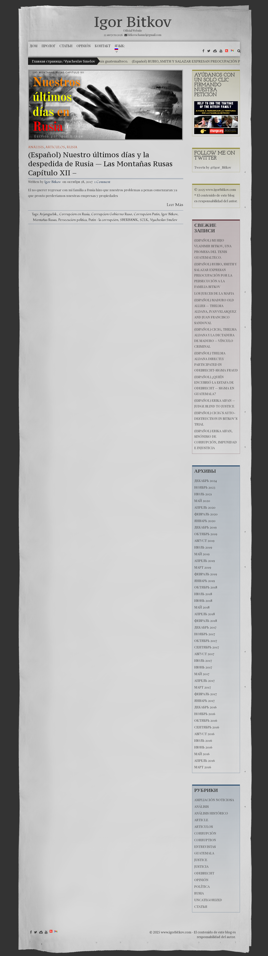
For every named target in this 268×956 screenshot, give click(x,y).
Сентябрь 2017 (206, 647)
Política (202, 886)
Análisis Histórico (211, 813)
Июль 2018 (203, 594)
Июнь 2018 (203, 600)
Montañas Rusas (45, 220)
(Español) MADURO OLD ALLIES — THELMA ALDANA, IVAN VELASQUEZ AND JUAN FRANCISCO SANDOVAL (215, 311)
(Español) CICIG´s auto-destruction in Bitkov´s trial (215, 418)
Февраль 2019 (205, 574)
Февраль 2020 (206, 514)
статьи (200, 906)
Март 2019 (202, 567)
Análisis (36, 147)
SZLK (144, 220)
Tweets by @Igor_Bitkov (212, 167)
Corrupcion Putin (147, 214)
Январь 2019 (204, 580)
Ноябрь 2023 (204, 487)
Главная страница (47, 61)
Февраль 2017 (205, 694)
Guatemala (204, 853)
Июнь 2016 (203, 747)
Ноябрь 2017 (204, 634)
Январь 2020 (204, 520)
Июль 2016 (203, 740)
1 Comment (102, 182)
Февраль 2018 (205, 620)
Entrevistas (205, 846)
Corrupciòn (205, 833)
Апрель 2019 (204, 560)
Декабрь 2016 (205, 707)
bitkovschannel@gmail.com (144, 35)
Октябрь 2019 (205, 534)
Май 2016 (202, 754)
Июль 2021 (203, 494)
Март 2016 (202, 767)
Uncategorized (208, 900)
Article (201, 820)
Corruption (205, 840)
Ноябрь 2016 (204, 713)
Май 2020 (202, 500)
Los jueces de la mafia (214, 293)
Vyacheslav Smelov (163, 220)
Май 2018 (202, 607)
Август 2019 (204, 540)
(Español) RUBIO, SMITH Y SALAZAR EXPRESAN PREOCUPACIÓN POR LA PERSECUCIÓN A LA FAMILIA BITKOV (215, 275)
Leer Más (175, 205)
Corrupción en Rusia (74, 214)
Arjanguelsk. (48, 214)
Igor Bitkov (132, 21)
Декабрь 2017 (205, 627)
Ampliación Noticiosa (214, 800)
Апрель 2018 (204, 614)
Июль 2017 (203, 660)
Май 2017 (201, 674)
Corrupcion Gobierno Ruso (111, 214)
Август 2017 (204, 654)
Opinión (201, 880)
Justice (200, 860)
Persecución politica (72, 220)
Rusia (72, 147)
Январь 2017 (204, 700)
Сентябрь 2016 (206, 727)
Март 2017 (202, 687)
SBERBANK (129, 220)
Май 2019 (202, 554)
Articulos (55, 147)
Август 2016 (204, 734)
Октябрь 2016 (205, 720)
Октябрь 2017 (205, 640)
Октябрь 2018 (205, 587)
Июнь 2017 (203, 667)
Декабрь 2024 (205, 480)
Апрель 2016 (204, 760)
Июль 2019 (203, 547)
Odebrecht (204, 873)
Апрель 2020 (204, 507)
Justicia (201, 866)
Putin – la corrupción (103, 220)
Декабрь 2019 (205, 527)
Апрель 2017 (204, 680)
